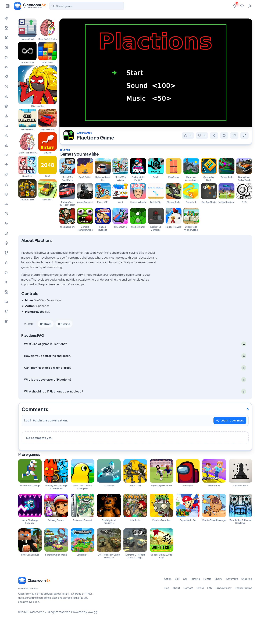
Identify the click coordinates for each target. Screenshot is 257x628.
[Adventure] (6, 96)
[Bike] (6, 184)
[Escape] (6, 302)
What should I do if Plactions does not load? (53, 391)
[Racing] (6, 126)
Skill (177, 578)
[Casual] (6, 243)
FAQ (209, 587)
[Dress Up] (6, 253)
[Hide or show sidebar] (8, 6)
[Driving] (6, 204)
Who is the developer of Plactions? (47, 379)
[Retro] (6, 174)
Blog (166, 587)
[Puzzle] (6, 77)
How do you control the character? (47, 355)
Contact (188, 587)
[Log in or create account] (249, 5)
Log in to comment (232, 420)
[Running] (6, 67)
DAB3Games (84, 132)
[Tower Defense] (6, 292)
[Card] (6, 272)
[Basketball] (6, 214)
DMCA (200, 587)
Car (185, 578)
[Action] (6, 38)
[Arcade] (6, 282)
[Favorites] (241, 5)
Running (195, 578)
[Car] (6, 57)
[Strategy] (6, 262)
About (176, 587)
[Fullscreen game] (244, 135)
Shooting (246, 578)
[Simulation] (6, 116)
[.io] (6, 145)
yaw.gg (92, 612)
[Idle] (6, 155)
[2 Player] (6, 135)
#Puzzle (64, 324)
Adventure (232, 578)
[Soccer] (6, 233)
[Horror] (6, 194)
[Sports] (6, 86)
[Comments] (224, 135)
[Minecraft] (6, 321)
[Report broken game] (234, 135)
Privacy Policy (223, 587)
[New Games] (6, 18)
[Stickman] (6, 165)
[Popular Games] (6, 28)
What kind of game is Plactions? (45, 343)
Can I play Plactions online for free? (47, 367)
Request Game (243, 587)
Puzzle (28, 324)
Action (168, 578)
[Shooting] (6, 106)
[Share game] (214, 135)
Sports (219, 578)
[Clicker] (6, 223)
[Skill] (6, 47)
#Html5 (45, 324)
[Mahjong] (6, 311)
